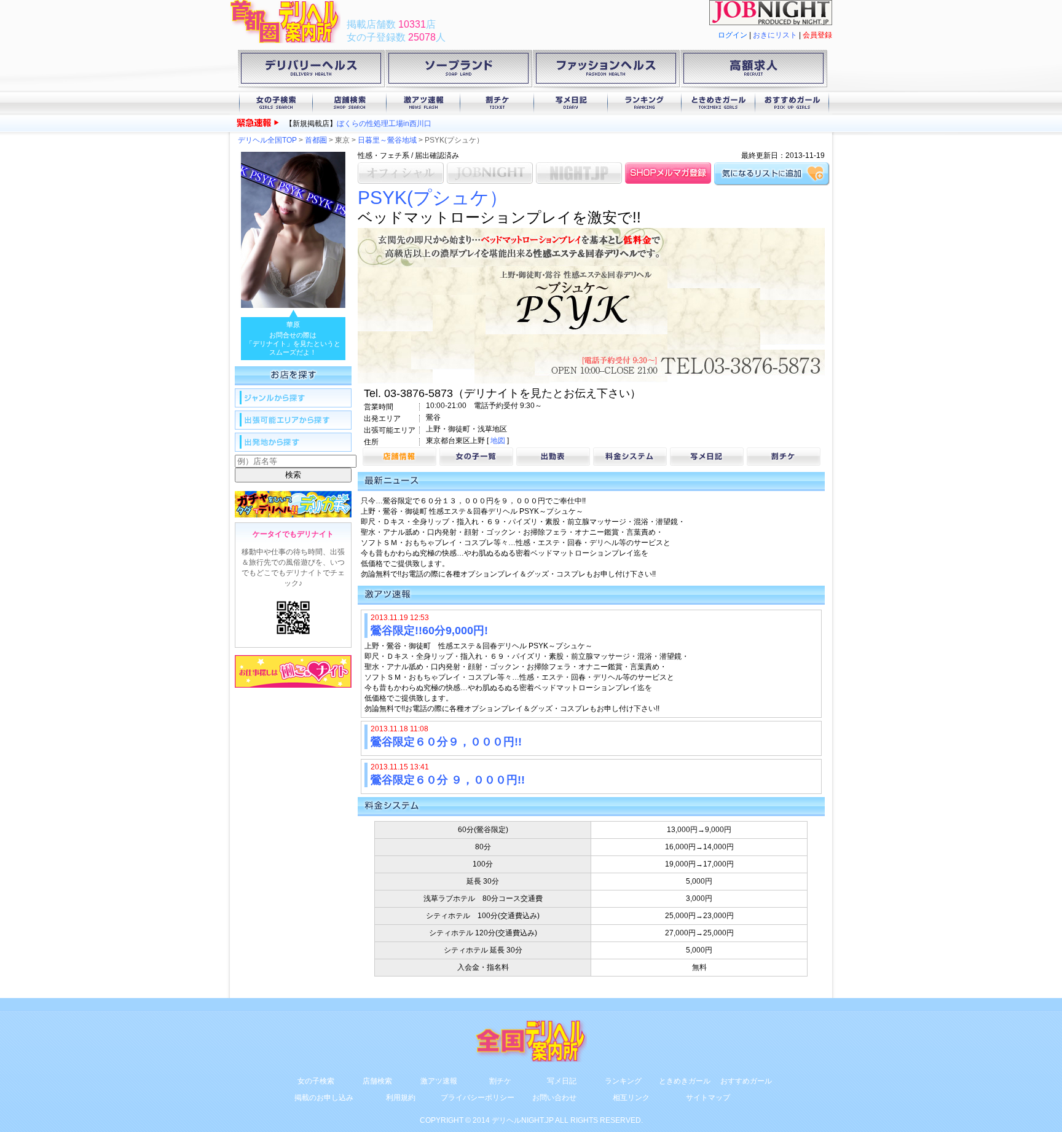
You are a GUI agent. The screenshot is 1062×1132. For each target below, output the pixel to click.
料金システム (630, 456)
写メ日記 (571, 103)
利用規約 (400, 1097)
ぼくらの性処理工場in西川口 (384, 123)
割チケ (497, 103)
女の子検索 (276, 103)
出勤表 (553, 456)
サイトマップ (708, 1097)
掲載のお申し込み (323, 1097)
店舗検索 (350, 103)
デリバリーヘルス (311, 70)
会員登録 (817, 35)
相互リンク (631, 1097)
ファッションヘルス (606, 70)
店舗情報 (399, 456)
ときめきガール (718, 103)
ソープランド (458, 70)
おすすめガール (792, 103)
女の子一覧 (476, 456)
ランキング (645, 103)
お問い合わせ (554, 1097)
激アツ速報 (423, 103)
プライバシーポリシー (477, 1097)
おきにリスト (775, 35)
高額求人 (753, 70)
